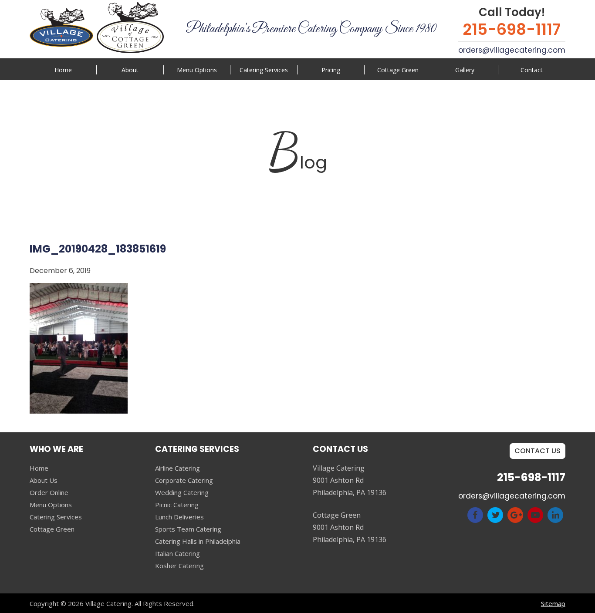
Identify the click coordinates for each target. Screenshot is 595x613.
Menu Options (197, 70)
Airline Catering (177, 468)
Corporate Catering (184, 480)
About (130, 70)
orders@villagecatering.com (511, 50)
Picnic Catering (177, 504)
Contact (532, 70)
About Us (43, 480)
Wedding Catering (182, 492)
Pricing (330, 70)
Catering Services (56, 516)
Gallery (464, 70)
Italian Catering (177, 553)
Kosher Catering (179, 565)
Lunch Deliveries (179, 516)
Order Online (49, 492)
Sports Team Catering (188, 529)
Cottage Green (398, 70)
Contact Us (537, 451)
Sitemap (553, 603)
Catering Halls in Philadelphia (197, 541)
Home (63, 70)
